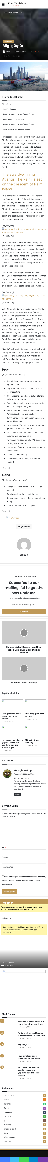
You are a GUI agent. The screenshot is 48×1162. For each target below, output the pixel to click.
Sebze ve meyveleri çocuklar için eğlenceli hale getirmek (31, 1023)
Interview (7, 1141)
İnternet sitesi (7, 867)
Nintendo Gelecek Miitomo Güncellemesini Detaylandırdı (32, 1034)
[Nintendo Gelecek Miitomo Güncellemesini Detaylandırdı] (9, 1036)
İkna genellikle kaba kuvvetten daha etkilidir (11, 716)
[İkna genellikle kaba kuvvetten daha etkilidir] (12, 705)
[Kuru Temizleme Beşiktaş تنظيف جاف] (16, 4)
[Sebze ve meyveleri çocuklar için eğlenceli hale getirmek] (9, 1025)
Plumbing (7, 1125)
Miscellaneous (9, 1137)
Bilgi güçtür (23, 1044)
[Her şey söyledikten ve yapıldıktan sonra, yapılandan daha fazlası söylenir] (12, 732)
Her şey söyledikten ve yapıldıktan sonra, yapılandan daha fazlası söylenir (12, 744)
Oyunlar (7, 1108)
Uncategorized (10, 1129)
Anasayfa (8, 12)
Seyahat (7, 1104)
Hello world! (7, 965)
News (6, 1133)
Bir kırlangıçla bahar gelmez (34, 714)
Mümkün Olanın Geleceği (32, 741)
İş (4, 1121)
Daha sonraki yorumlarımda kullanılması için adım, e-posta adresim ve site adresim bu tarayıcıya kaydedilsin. (24, 880)
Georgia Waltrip (23, 770)
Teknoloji (7, 1116)
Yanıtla (17, 794)
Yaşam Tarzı (17, 12)
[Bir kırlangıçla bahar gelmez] (35, 705)
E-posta (6, 857)
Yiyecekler (24, 526)
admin (8, 52)
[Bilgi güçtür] (9, 1048)
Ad (4, 847)
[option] (24, 76)
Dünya (6, 1100)
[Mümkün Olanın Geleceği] (35, 732)
